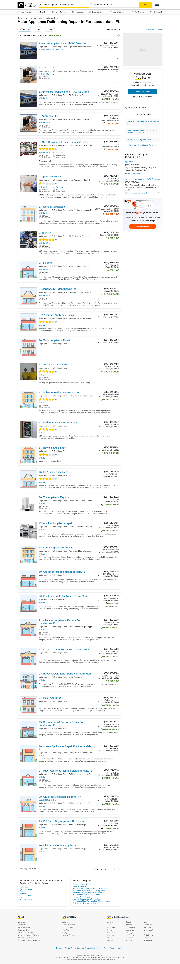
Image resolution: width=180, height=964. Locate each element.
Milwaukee (148, 925)
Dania (22, 897)
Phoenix (147, 938)
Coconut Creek (26, 895)
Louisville (129, 938)
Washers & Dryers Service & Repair (87, 893)
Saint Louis (148, 940)
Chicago (110, 935)
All (39, 29)
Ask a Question (144, 114)
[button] (157, 5)
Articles (65, 922)
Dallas (109, 938)
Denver (110, 940)
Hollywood (24, 887)
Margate (23, 893)
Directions (50, 50)
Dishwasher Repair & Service (84, 903)
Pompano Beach (26, 889)
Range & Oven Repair (92, 180)
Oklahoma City (149, 930)
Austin (109, 925)
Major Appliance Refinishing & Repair (53, 47)
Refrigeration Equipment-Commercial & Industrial (88, 292)
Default (114, 29)
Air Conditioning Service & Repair (86, 895)
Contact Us (22, 925)
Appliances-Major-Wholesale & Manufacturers (87, 47)
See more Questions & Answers (142, 145)
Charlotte (111, 933)
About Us (21, 922)
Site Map (66, 930)
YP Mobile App (68, 927)
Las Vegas (130, 933)
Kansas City (130, 930)
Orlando (147, 933)
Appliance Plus (47, 67)
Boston (110, 930)
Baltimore (111, 927)
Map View (26, 29)
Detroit (128, 922)
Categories (66, 933)
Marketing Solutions (25, 938)
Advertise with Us (24, 927)
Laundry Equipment (91, 210)
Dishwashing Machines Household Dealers (85, 71)
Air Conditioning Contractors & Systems (84, 95)
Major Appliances (75, 119)
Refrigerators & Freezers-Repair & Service (85, 318)
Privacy (59, 948)
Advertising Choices (25, 933)
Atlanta (110, 922)
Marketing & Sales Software (29, 940)
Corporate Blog (23, 930)
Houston (129, 925)
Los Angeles (130, 935)
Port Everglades (26, 900)
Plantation (24, 891)
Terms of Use (109, 948)
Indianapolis (130, 927)
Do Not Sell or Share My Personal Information (83, 948)
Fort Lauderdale (36, 18)
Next (118, 868)
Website (42, 50)
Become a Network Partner (28, 935)
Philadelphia (148, 935)
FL (26, 18)
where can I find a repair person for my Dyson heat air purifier (142, 131)
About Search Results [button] (154, 29)
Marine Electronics (76, 527)
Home (20, 18)
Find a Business (68, 925)
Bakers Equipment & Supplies (81, 145)
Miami (146, 922)
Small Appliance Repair (78, 627)
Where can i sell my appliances (139, 140)
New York (147, 927)
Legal (119, 948)
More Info (59, 50)
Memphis (129, 940)
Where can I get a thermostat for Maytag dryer (143, 122)
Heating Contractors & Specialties (86, 899)
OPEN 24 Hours (54, 35)
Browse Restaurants (70, 935)
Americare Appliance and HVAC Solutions (62, 43)
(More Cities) (124, 917)
